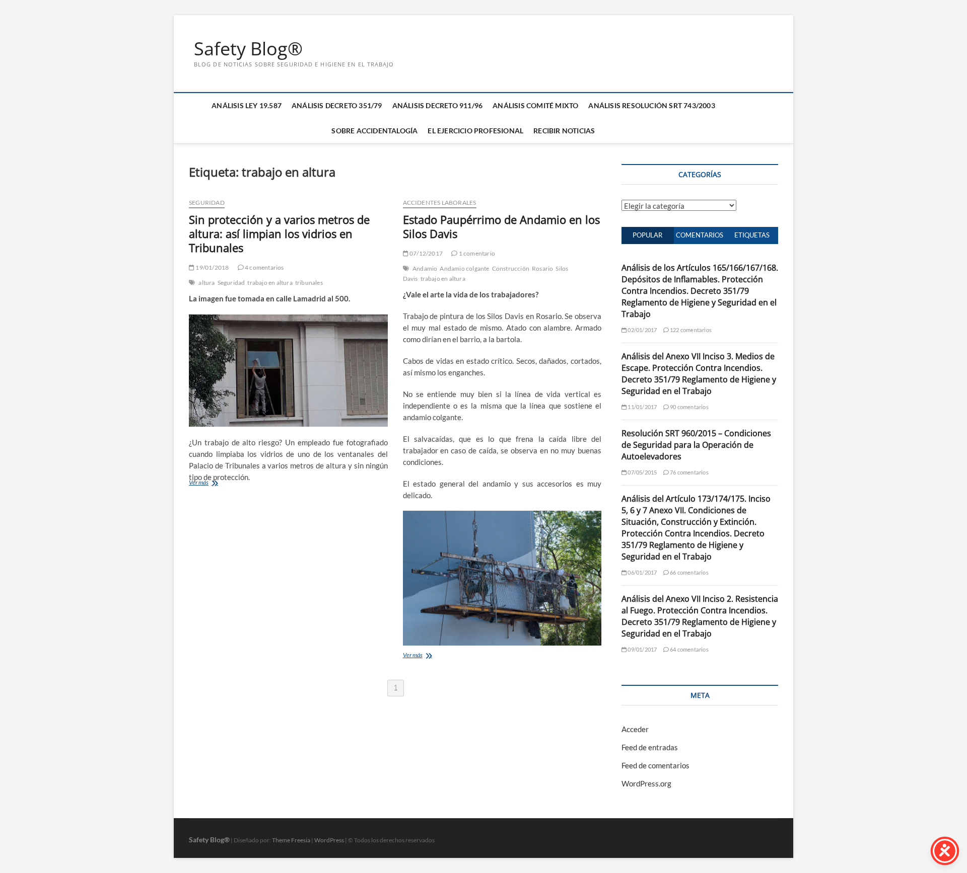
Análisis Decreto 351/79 (337, 105)
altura (206, 282)
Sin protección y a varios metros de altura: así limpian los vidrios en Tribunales (279, 233)
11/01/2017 (642, 407)
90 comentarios (689, 407)
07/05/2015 (642, 472)
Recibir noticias (564, 130)
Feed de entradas (649, 747)
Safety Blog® (248, 49)
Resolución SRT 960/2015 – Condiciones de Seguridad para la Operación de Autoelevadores (696, 445)
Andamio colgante (464, 268)
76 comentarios (689, 472)
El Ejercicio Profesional (475, 130)
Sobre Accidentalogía (374, 130)
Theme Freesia (291, 840)
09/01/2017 (642, 649)
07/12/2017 (425, 253)
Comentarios (699, 235)
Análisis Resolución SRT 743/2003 (651, 105)
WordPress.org (646, 783)
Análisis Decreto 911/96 (437, 105)
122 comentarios (690, 330)
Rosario (542, 268)
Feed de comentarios (655, 765)
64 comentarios (689, 649)
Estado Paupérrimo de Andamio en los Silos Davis (501, 226)
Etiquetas (752, 235)
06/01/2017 (642, 572)
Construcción (510, 268)
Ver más (199, 482)
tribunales (309, 282)
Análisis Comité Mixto (535, 105)
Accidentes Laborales (439, 202)
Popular (647, 235)
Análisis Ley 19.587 (247, 105)
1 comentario (476, 253)
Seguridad (207, 202)
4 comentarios (264, 267)
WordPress (329, 840)
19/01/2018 (211, 267)
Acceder (635, 729)
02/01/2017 (642, 330)
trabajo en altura (269, 282)
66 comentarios (689, 572)
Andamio (424, 268)
